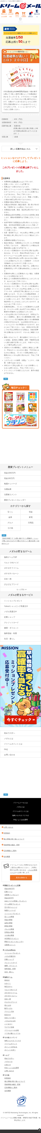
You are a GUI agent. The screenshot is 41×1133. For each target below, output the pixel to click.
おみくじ (7, 983)
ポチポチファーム (11, 568)
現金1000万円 (9, 473)
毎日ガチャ (8, 413)
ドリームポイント (10, 1044)
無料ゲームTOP (10, 557)
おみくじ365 (20, 401)
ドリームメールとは (20, 803)
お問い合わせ (9, 755)
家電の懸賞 (8, 926)
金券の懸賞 (8, 923)
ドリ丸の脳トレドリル (12, 1033)
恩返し (20, 413)
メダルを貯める (10, 15)
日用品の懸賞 (9, 932)
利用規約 (7, 833)
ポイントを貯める (10, 1047)
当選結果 (7, 489)
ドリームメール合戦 (11, 1030)
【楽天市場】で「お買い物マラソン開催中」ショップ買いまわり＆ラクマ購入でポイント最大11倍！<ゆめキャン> (20, 540)
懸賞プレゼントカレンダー (15, 500)
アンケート (32, 413)
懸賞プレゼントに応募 (4, 15)
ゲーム (17, 16)
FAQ (6, 749)
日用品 (30, 523)
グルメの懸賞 (9, 929)
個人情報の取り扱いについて (14, 839)
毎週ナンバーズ (10, 484)
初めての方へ (37, 15)
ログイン (20, 21)
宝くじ (10, 512)
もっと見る (20, 589)
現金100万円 (8, 401)
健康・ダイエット (11, 628)
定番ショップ (9, 617)
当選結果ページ (17, 181)
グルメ (10, 523)
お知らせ (30, 14)
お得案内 (24, 16)
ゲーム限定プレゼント (12, 904)
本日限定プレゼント (11, 938)
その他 (10, 528)
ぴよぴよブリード (11, 584)
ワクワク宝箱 (9, 1027)
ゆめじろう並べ (10, 1018)
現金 (31, 512)
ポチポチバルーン (11, 573)
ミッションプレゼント (13, 601)
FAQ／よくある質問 (20, 820)
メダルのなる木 (10, 1021)
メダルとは (8, 739)
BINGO (7, 980)
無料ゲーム (8, 977)
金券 (10, 517)
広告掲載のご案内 (10, 851)
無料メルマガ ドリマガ (20, 815)
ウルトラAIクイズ (11, 563)
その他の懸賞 (9, 935)
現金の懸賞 (8, 920)
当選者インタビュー (11, 895)
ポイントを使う (10, 1050)
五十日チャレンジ (10, 907)
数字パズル (8, 1008)
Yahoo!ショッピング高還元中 (16, 606)
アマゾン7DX (9, 1011)
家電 (31, 517)
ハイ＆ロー (8, 1024)
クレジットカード (11, 622)
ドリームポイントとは (13, 744)
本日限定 (32, 401)
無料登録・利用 (10, 633)
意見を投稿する (21, 877)
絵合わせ (7, 1015)
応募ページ (8, 892)
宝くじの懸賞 (9, 917)
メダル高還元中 (10, 612)
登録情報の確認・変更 (12, 845)
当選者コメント (10, 494)
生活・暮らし (9, 639)
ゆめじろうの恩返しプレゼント (15, 901)
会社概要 (7, 857)
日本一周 (7, 579)
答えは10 (7, 1005)
